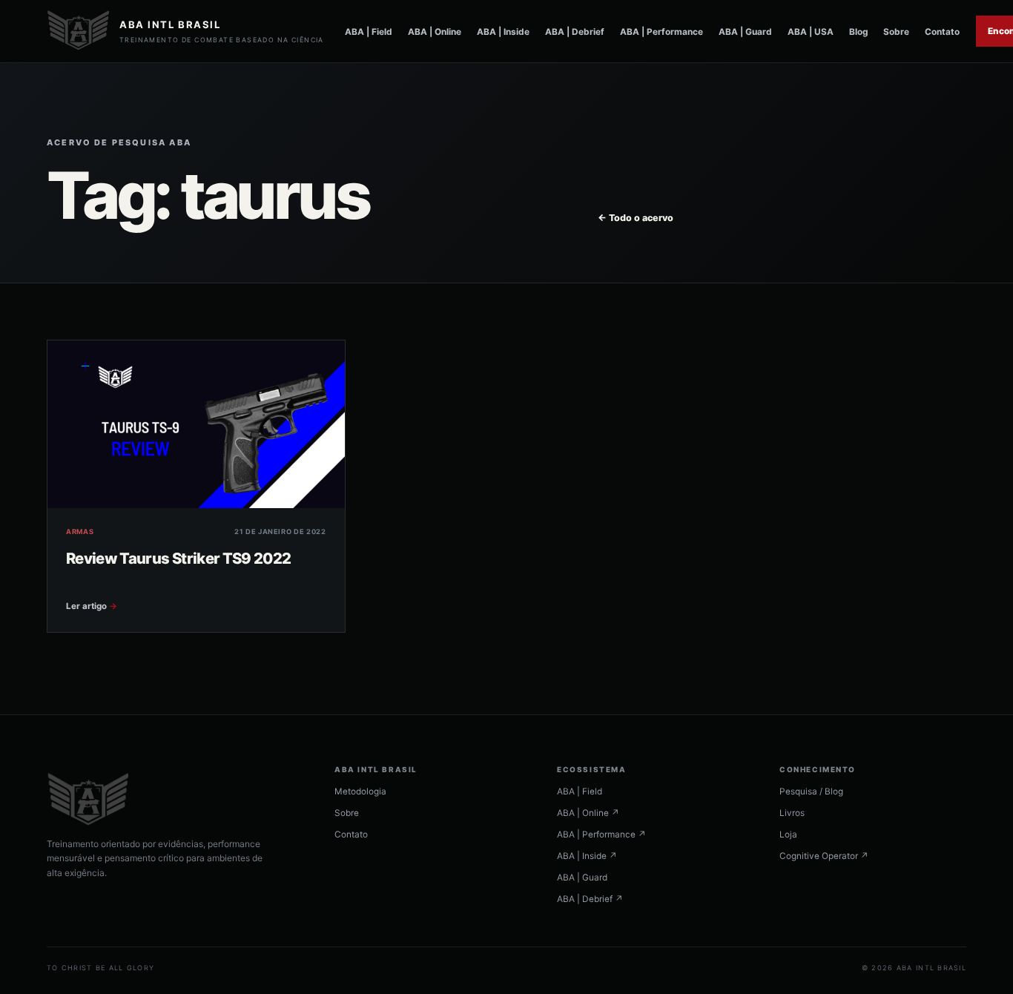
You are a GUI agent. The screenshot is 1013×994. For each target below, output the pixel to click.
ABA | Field (368, 32)
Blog (858, 32)
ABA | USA (811, 32)
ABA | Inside (503, 32)
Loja (788, 834)
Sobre (896, 32)
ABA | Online (434, 32)
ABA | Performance (661, 32)
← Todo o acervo (635, 217)
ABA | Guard (745, 32)
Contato (942, 32)
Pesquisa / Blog (811, 791)
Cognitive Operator (823, 856)
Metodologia (360, 791)
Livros (792, 813)
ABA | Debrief (574, 32)
